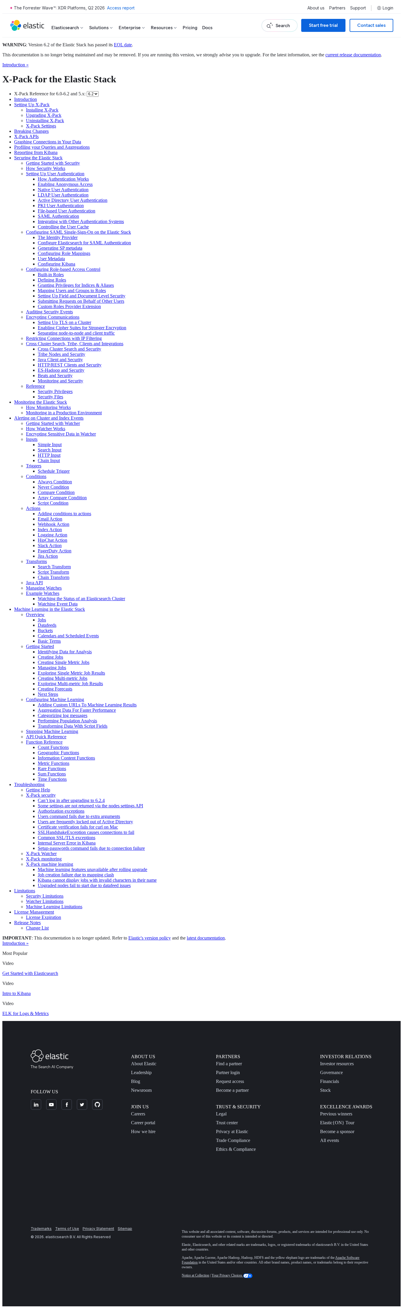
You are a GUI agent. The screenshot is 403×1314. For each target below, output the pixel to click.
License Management (34, 911)
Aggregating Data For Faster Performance (77, 710)
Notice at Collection (195, 1275)
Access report (121, 7)
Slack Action (50, 545)
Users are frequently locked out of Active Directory (85, 821)
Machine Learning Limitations (54, 906)
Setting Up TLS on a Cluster (64, 322)
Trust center (227, 1122)
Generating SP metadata (60, 248)
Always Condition (55, 481)
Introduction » (15, 64)
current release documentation (353, 54)
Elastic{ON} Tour (337, 1122)
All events (329, 1140)
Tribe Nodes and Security (61, 354)
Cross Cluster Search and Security (69, 348)
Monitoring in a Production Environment (64, 412)
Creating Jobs (50, 657)
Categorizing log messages (62, 715)
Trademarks (41, 1228)
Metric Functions (53, 763)
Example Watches (42, 593)
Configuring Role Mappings (64, 253)
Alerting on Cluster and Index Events (48, 417)
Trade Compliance (233, 1140)
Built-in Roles (51, 274)
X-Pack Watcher (41, 853)
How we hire (143, 1131)
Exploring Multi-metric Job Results (70, 683)
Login (388, 8)
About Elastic (143, 1063)
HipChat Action (52, 540)
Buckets (45, 630)
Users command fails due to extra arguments (79, 816)
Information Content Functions (66, 757)
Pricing (190, 27)
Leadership (141, 1072)
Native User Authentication (63, 189)
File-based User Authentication (66, 210)
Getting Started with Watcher (53, 423)
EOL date (123, 44)
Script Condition (53, 502)
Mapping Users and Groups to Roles (72, 290)
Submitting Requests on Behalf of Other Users (81, 301)
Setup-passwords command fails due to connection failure (91, 848)
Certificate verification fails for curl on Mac (78, 826)
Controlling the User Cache (63, 226)
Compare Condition (56, 492)
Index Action (50, 529)
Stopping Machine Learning (52, 731)
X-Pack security (41, 795)
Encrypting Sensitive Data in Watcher (61, 433)
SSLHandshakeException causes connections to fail (86, 832)
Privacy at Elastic (232, 1131)
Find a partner (229, 1063)
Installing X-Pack (42, 109)
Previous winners (336, 1113)
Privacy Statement (98, 1228)
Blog (135, 1081)
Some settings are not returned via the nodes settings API (90, 805)
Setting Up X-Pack (32, 104)
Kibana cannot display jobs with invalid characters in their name (97, 880)
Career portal (143, 1122)
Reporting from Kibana (36, 152)
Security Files (50, 396)
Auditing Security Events (49, 311)
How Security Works (45, 168)
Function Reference (44, 741)
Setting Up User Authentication (55, 173)
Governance (331, 1072)
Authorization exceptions (61, 811)
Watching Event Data (58, 603)
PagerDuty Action (54, 550)
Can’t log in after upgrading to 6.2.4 (71, 800)
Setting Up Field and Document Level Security (81, 295)
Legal (221, 1113)
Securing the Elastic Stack (38, 157)
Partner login (228, 1072)
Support (358, 8)
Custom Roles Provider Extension (69, 306)
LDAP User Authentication (63, 194)
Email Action (50, 518)
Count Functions (53, 747)
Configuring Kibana (56, 263)
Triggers (33, 465)
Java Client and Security (60, 359)
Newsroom (141, 1090)
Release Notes (27, 922)
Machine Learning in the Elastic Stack (49, 609)
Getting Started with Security (53, 163)
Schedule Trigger (54, 471)
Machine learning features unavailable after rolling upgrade (92, 869)
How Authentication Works (63, 178)
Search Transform (54, 566)
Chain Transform (53, 577)
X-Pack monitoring (44, 858)
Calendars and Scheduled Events (68, 635)
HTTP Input (49, 455)
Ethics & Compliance (236, 1149)
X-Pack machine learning (49, 864)
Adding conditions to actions (64, 513)
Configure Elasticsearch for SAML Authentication (84, 242)
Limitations (24, 890)
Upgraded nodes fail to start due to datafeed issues (84, 885)
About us (316, 8)
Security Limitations (44, 896)
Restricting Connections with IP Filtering (64, 338)
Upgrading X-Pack (43, 115)
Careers (138, 1113)
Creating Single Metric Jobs (63, 662)
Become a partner (232, 1090)
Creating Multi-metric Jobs (62, 678)
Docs (207, 27)
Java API (34, 582)
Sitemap (125, 1228)
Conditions (36, 476)
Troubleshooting (29, 784)
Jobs (42, 619)
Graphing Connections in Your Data (47, 141)
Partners (337, 8)
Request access (230, 1081)
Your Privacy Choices (227, 1275)
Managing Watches (44, 587)
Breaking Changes (31, 131)
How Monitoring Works (48, 407)
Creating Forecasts (55, 688)
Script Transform (53, 572)
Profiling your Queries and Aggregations (52, 147)
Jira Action (48, 556)
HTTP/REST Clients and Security (69, 364)
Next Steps (48, 694)
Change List (37, 927)
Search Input (49, 449)
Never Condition (53, 487)
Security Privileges (55, 391)
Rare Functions (52, 768)
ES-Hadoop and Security (61, 370)
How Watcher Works (45, 428)
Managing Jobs (52, 667)
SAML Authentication (58, 216)
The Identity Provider (58, 237)
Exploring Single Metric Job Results (71, 672)
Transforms (36, 561)
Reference (35, 386)
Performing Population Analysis (67, 720)
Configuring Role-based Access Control (63, 269)
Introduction (25, 99)
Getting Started (40, 646)
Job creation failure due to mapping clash (76, 874)
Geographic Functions (58, 752)
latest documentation (206, 937)
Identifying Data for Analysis (65, 651)
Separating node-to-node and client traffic (76, 333)
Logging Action (52, 534)
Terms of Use (67, 1228)
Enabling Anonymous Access (65, 184)
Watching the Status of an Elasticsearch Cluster (81, 598)
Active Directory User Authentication (72, 200)
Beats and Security (55, 375)
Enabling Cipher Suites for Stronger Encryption (82, 327)
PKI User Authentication (61, 205)
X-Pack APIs (26, 136)
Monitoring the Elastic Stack (40, 402)
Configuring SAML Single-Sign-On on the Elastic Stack (78, 232)
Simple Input (50, 444)
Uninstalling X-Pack (45, 120)
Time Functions (52, 779)
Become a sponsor (337, 1131)
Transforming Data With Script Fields (72, 726)
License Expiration (43, 917)
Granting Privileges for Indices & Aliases (76, 285)
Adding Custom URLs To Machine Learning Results (87, 704)
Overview (35, 614)
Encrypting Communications (52, 317)
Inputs (31, 439)
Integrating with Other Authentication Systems (81, 221)
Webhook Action (53, 524)
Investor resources (337, 1063)
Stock (325, 1090)
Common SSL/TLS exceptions (66, 837)
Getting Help (38, 789)
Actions (33, 508)
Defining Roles (52, 279)
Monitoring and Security (60, 380)
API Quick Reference (46, 736)
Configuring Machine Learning (55, 699)
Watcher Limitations (44, 901)
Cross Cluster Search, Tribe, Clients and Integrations (74, 343)
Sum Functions (52, 773)
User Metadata (51, 258)
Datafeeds (47, 625)
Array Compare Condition (62, 497)
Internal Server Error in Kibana (67, 842)
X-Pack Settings (41, 125)
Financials (329, 1081)
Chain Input (49, 460)
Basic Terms (49, 641)
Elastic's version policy (149, 937)
